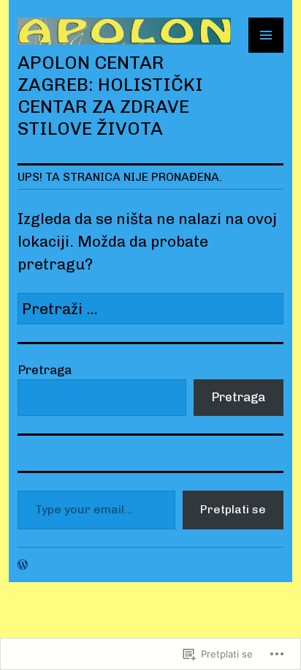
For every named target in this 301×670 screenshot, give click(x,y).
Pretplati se (233, 509)
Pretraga (45, 369)
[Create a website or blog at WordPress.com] (23, 564)
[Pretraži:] (150, 308)
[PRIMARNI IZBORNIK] (265, 35)
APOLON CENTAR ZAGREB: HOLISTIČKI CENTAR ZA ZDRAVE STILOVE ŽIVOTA (110, 95)
